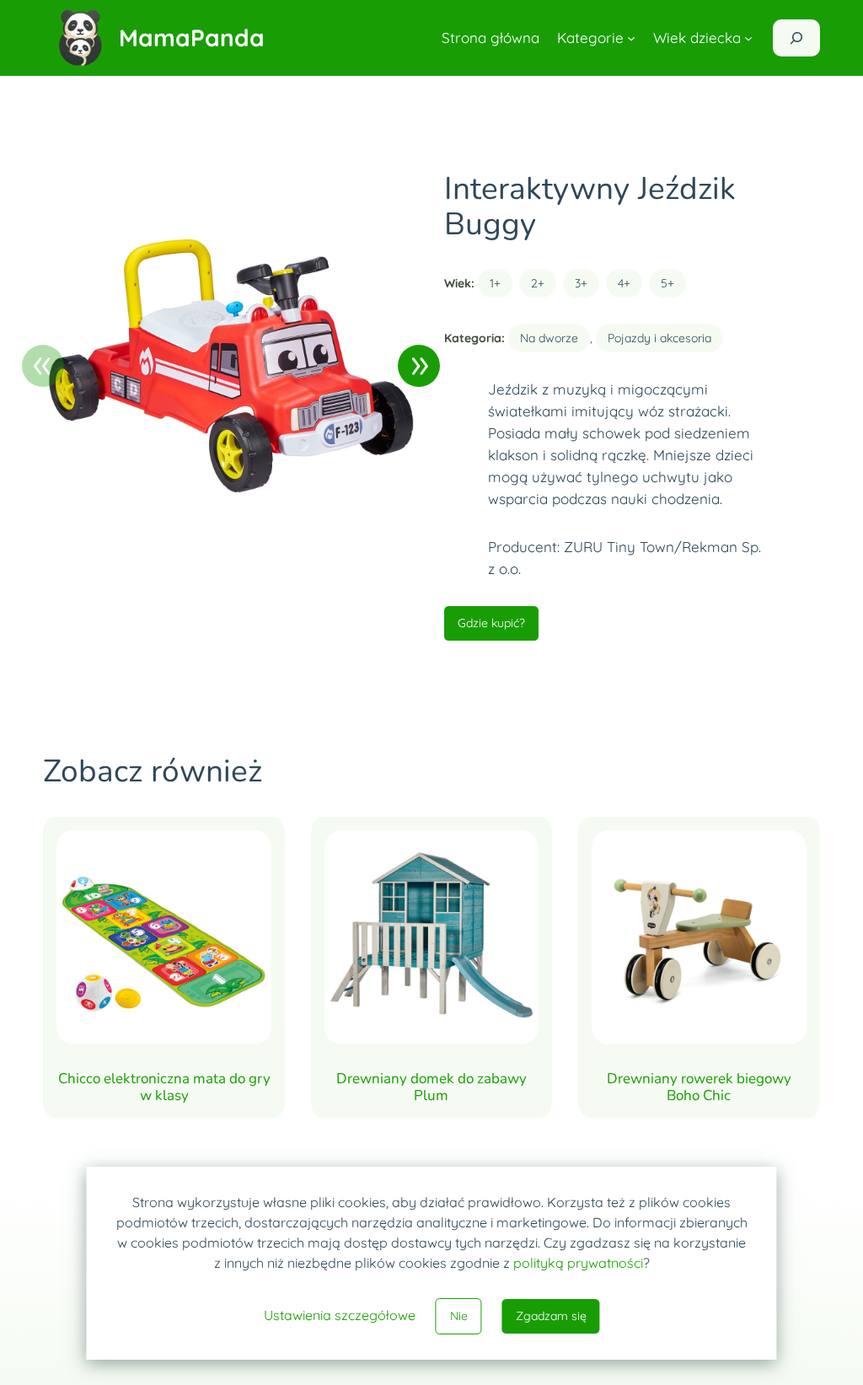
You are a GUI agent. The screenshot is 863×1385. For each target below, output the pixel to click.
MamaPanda (192, 37)
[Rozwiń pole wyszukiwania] (796, 37)
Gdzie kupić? (491, 623)
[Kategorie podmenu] (631, 38)
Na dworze (549, 338)
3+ (581, 283)
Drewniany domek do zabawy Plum (431, 1087)
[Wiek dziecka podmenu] (748, 38)
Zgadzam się (551, 1315)
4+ (624, 283)
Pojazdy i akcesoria (659, 338)
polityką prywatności (578, 1262)
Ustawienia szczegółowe (339, 1315)
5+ (667, 283)
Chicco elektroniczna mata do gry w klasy (164, 1087)
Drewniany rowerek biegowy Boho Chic (699, 1087)
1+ (495, 283)
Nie (459, 1315)
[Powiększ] (397, 193)
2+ (537, 283)
